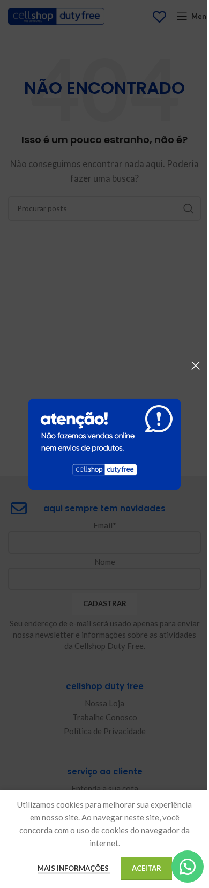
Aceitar (146, 868)
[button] (187, 866)
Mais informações (74, 868)
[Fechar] (195, 365)
